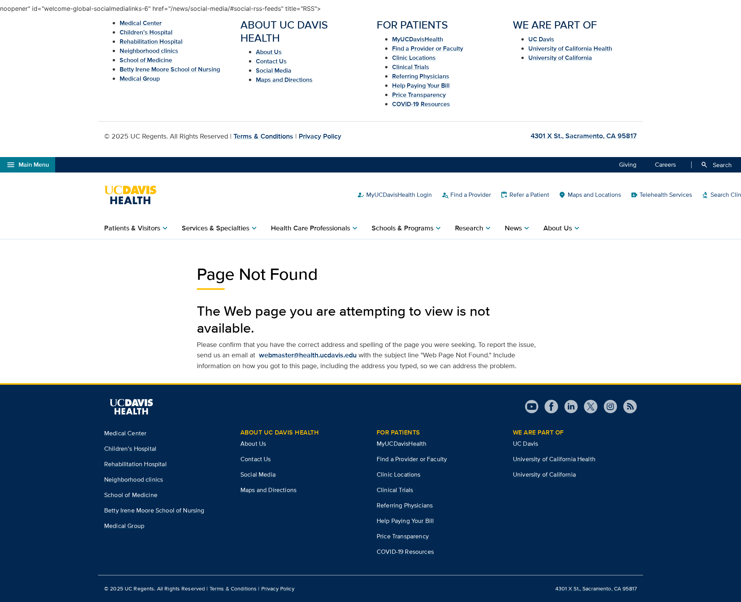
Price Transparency (419, 94)
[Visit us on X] (587, 406)
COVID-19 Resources (421, 104)
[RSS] (627, 406)
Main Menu (27, 164)
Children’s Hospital (146, 32)
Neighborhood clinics (149, 50)
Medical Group (140, 78)
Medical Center (141, 23)
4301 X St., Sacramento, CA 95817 (584, 136)
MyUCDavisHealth (417, 39)
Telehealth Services (661, 195)
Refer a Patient (524, 195)
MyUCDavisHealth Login (394, 195)
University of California (560, 57)
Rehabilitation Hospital (151, 41)
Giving (627, 164)
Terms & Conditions (263, 136)
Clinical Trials (410, 67)
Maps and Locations (589, 195)
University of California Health (570, 48)
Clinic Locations (414, 57)
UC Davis (541, 39)
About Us (269, 51)
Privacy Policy (320, 136)
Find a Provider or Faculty (427, 48)
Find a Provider (466, 195)
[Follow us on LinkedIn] (568, 406)
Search (716, 164)
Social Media (273, 70)
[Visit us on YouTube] (531, 406)
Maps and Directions (284, 79)
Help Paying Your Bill (421, 85)
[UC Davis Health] (134, 195)
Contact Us (271, 61)
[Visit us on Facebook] (548, 406)
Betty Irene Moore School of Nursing (170, 69)
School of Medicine (146, 60)
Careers (665, 164)
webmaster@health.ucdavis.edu (308, 355)
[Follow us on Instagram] (607, 406)
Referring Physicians (420, 76)
